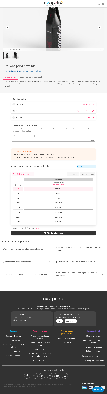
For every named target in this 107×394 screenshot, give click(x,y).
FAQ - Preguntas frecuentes (94, 361)
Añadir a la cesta (55, 233)
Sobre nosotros (13, 340)
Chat (99, 390)
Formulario (71, 321)
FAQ (59, 321)
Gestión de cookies (90, 356)
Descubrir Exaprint (13, 336)
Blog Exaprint (40, 349)
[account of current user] (99, 4)
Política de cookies (93, 351)
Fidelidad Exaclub (40, 360)
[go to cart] (103, 4)
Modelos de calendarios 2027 (40, 344)
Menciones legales (93, 336)
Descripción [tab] (10, 77)
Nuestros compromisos (13, 351)
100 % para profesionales (67, 338)
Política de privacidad (93, 347)
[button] (86, 166)
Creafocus (67, 343)
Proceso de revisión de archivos (40, 337)
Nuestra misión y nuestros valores (13, 345)
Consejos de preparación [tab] (31, 77)
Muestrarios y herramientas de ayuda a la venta (40, 354)
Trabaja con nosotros (13, 355)
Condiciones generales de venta (93, 341)
